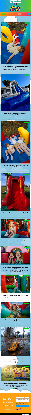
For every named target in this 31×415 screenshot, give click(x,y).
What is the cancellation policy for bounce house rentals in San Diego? (15, 67)
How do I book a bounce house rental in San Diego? (15, 240)
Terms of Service (18, 409)
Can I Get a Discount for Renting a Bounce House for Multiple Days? (15, 268)
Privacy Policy (23, 408)
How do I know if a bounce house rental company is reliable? (15, 212)
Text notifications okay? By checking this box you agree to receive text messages (22, 403)
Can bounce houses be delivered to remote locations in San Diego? (15, 320)
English (24, 414)
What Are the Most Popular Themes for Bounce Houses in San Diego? (15, 166)
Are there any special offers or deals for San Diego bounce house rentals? (15, 114)
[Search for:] (15, 2)
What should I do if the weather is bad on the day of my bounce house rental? (15, 359)
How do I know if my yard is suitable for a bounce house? (15, 383)
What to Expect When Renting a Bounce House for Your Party (15, 295)
